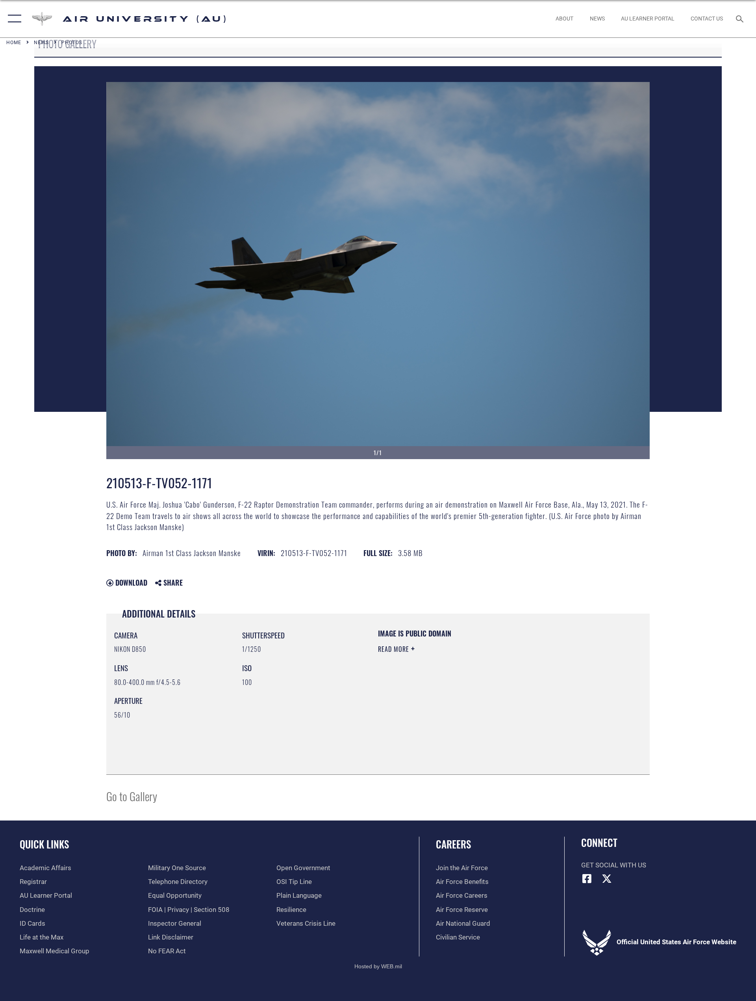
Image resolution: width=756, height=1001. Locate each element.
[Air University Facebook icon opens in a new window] (587, 878)
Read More (394, 649)
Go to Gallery (131, 795)
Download (130, 582)
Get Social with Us (613, 865)
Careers (453, 844)
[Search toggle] (740, 18)
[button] (13, 18)
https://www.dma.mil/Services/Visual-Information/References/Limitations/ (470, 699)
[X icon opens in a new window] (607, 878)
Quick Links (44, 844)
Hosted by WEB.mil (378, 966)
